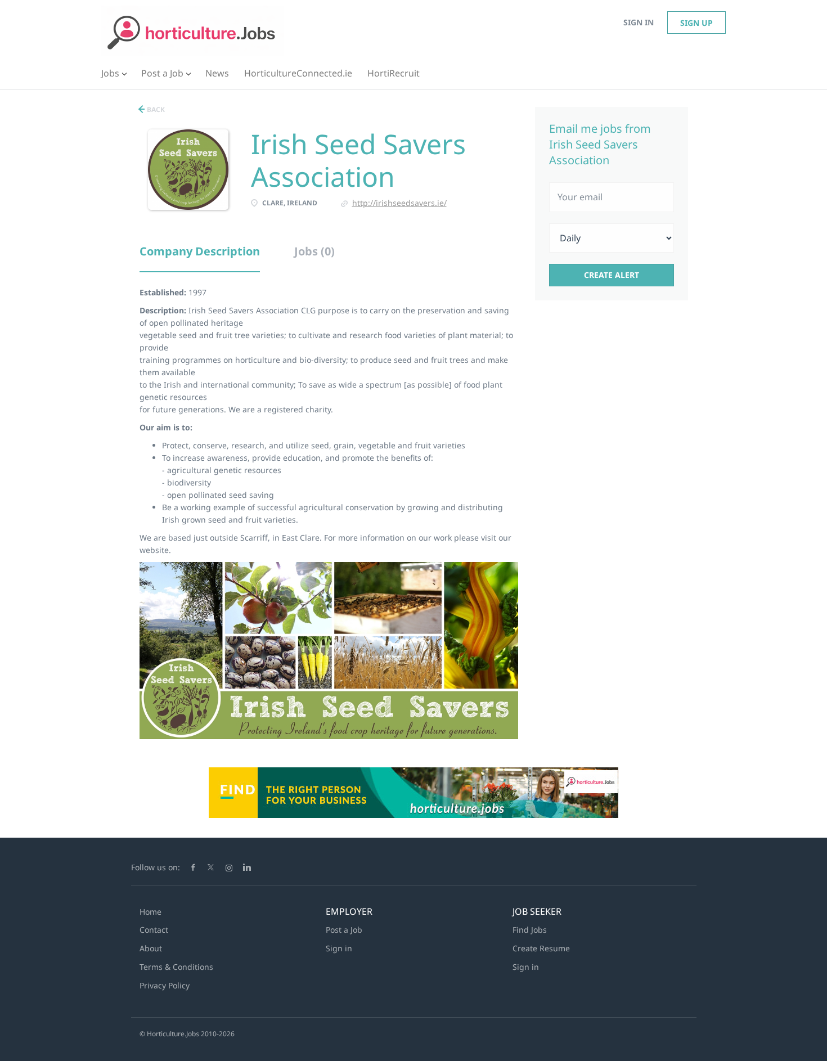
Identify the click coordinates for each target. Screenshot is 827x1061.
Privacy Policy (165, 985)
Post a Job (344, 929)
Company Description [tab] (200, 251)
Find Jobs (530, 929)
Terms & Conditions (176, 966)
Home (150, 911)
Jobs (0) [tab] (314, 251)
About (151, 948)
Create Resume (541, 948)
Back (155, 109)
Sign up (696, 22)
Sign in (638, 22)
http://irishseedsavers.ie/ (399, 202)
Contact (154, 929)
